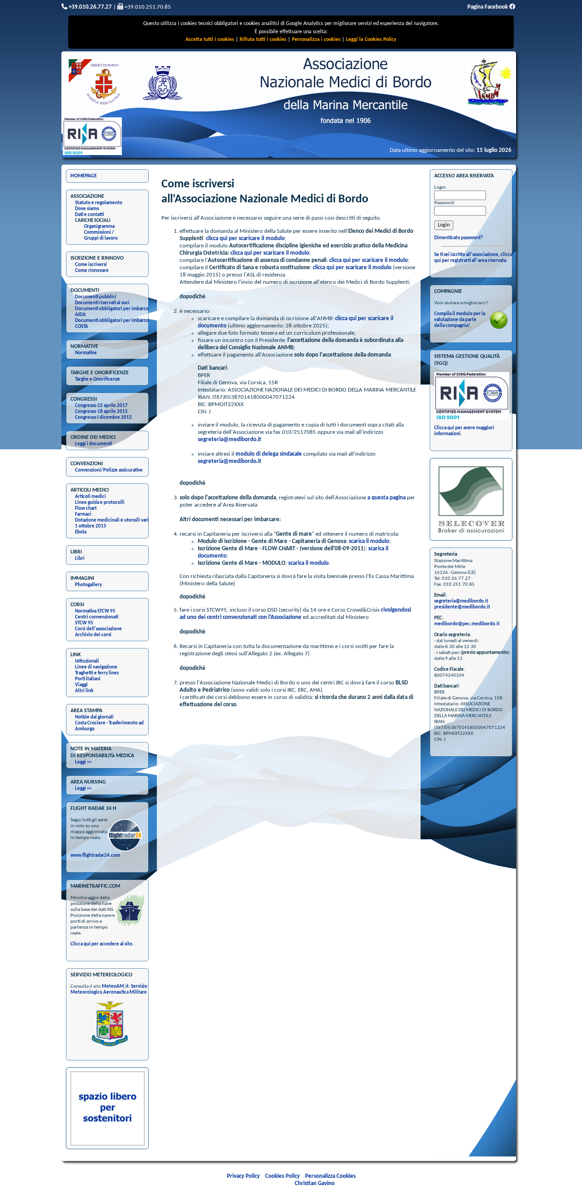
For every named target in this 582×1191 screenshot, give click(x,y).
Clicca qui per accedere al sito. (102, 944)
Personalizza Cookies (330, 1176)
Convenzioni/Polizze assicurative (109, 470)
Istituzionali (87, 661)
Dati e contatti (89, 214)
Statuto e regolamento (98, 203)
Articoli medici (90, 496)
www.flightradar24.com (95, 855)
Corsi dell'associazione (98, 629)
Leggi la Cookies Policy (371, 39)
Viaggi (81, 685)
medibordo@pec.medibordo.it (467, 624)
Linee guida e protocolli (100, 502)
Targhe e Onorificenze (97, 379)
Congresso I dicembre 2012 (103, 417)
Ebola (80, 532)
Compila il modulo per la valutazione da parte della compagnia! (459, 320)
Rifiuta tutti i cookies (263, 39)
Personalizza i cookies (316, 39)
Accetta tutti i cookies (210, 39)
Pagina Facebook (488, 7)
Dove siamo (87, 208)
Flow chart (86, 508)
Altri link (84, 690)
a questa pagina (386, 498)
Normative (86, 353)
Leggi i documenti (93, 444)
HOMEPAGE (83, 176)
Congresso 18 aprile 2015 (101, 411)
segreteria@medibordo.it (229, 439)
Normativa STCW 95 (95, 611)
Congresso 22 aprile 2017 (101, 405)
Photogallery (88, 585)
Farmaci (83, 514)
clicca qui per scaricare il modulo (245, 238)
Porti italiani (87, 679)
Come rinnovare (92, 270)
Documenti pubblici (95, 297)
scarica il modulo (369, 541)
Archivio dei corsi (93, 635)
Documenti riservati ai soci (102, 303)
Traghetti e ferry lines (97, 673)
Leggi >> (83, 762)
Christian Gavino (315, 1183)
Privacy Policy (243, 1176)
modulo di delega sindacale (269, 454)
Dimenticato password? (458, 238)
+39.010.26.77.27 (89, 7)
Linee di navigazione (96, 667)
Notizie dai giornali (94, 717)
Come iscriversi (91, 264)
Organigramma (99, 226)
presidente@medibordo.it (462, 607)
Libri (80, 558)
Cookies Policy (282, 1176)
